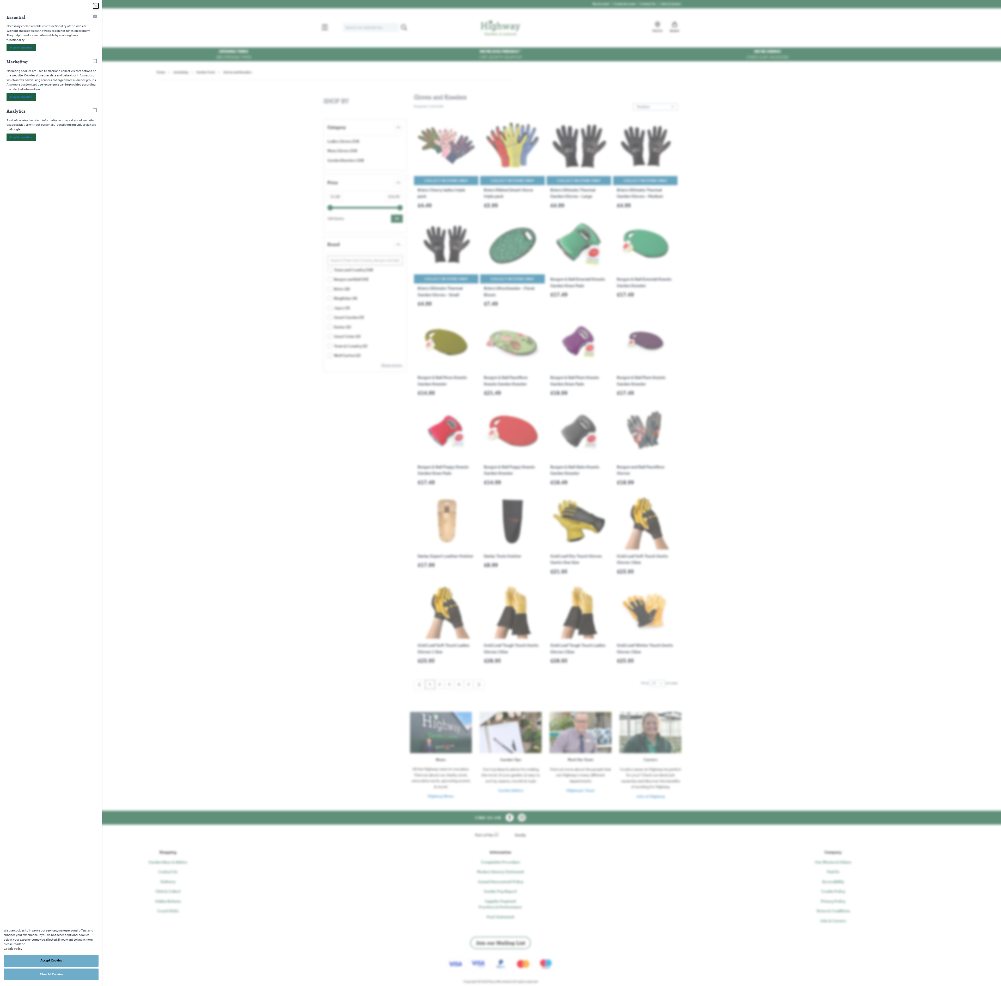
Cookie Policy (13, 949)
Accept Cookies (51, 960)
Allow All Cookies (51, 974)
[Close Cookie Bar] (96, 6)
